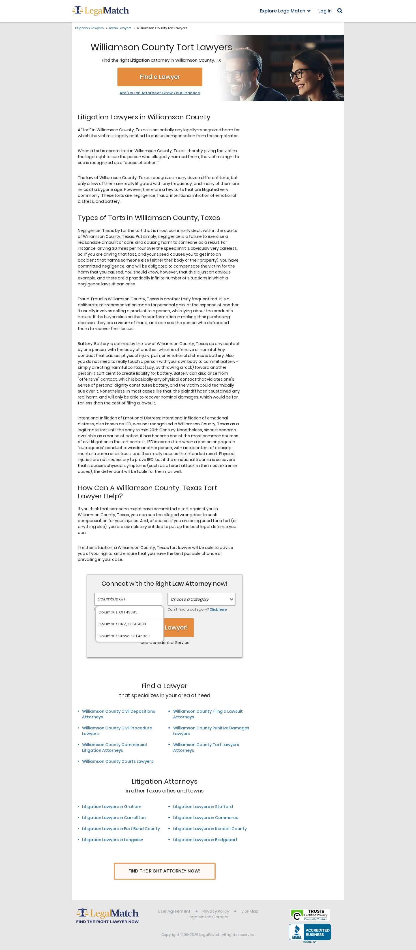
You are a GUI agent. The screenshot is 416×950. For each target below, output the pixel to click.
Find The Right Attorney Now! (164, 871)
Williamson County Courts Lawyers (117, 761)
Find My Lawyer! (164, 627)
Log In (325, 11)
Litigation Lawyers (89, 28)
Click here (218, 609)
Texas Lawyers (120, 28)
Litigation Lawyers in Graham (111, 806)
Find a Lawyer (160, 77)
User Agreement (174, 911)
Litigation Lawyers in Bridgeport (205, 840)
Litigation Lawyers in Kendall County (210, 828)
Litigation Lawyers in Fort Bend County (121, 828)
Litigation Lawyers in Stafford (203, 806)
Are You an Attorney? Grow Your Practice (160, 93)
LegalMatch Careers (208, 917)
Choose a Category (190, 599)
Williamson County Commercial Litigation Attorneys (114, 747)
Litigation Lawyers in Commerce (205, 817)
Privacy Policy (216, 911)
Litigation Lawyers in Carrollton (114, 817)
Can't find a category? (197, 609)
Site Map (249, 911)
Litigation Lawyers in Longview (112, 840)
